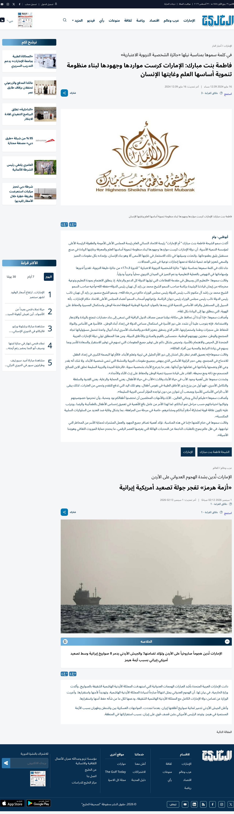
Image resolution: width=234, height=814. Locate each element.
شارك (73, 93)
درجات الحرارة (169, 4)
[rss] (203, 804)
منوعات (114, 20)
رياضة (140, 20)
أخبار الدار (216, 46)
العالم (215, 468)
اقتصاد (154, 20)
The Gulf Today (115, 772)
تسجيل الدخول (47, 4)
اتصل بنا (92, 776)
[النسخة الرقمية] (25, 21)
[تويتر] (13, 4)
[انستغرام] (8, 4)
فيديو (91, 20)
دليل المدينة (138, 780)
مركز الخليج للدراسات (84, 782)
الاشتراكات (139, 772)
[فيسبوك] (19, 4)
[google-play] (38, 804)
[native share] (64, 93)
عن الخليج (91, 770)
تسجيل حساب (31, 4)
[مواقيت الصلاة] (2, 21)
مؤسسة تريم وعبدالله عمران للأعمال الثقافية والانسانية (76, 761)
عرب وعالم (171, 20)
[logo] (218, 21)
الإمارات (189, 20)
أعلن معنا (140, 764)
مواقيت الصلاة (185, 4)
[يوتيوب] (2, 4)
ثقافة (128, 20)
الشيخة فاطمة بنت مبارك (214, 452)
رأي (101, 20)
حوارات (121, 764)
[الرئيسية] (217, 761)
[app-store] (12, 804)
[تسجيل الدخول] (56, 4)
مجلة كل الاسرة (117, 780)
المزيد (79, 20)
